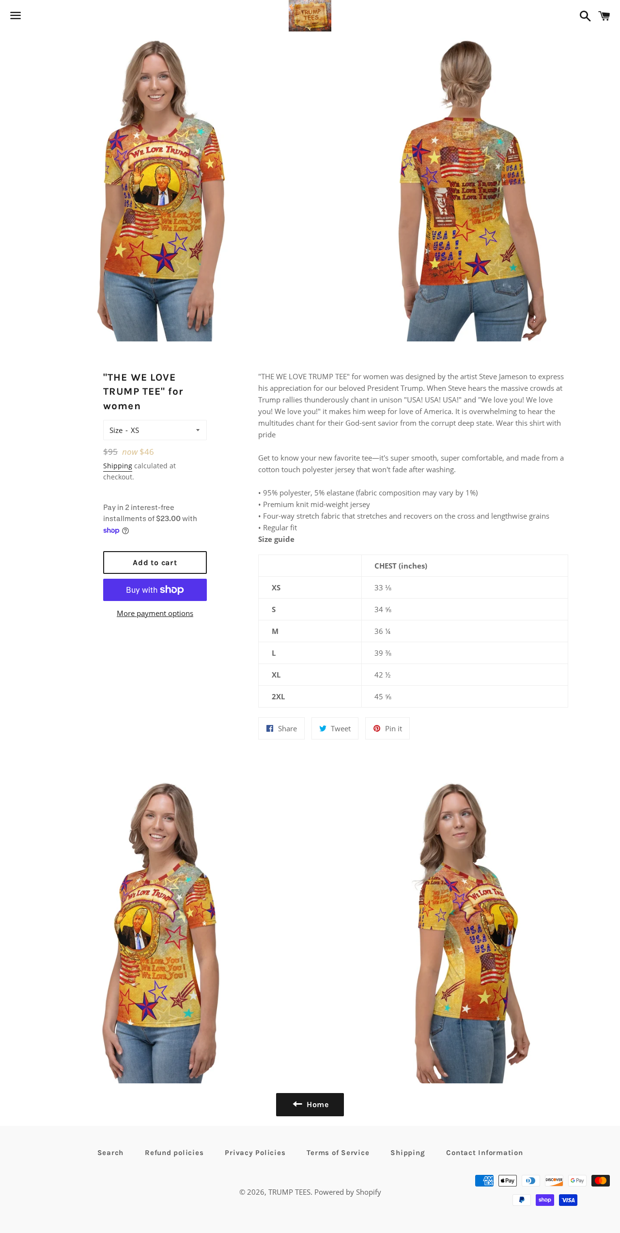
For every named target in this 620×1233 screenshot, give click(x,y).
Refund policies (174, 1152)
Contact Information (484, 1152)
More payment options (155, 613)
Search (110, 1152)
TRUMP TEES (289, 1192)
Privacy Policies (255, 1152)
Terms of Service (338, 1152)
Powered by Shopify (347, 1192)
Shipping (117, 465)
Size (116, 430)
